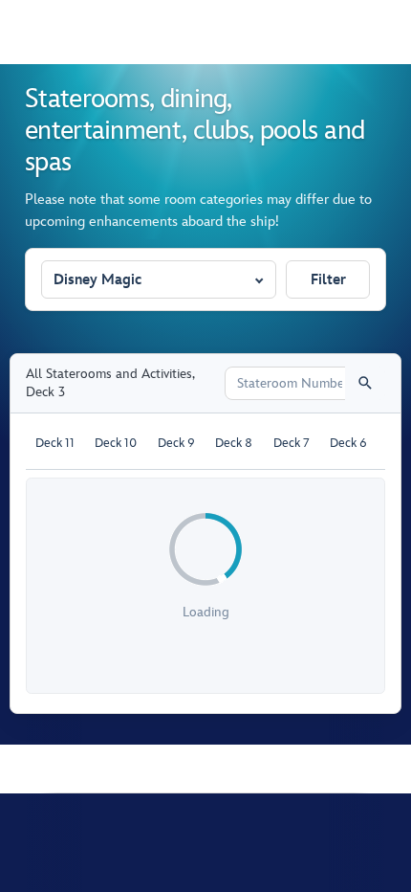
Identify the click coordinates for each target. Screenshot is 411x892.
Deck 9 (176, 443)
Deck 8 (233, 443)
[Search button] (365, 383)
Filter (328, 280)
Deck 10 (116, 443)
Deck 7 (291, 443)
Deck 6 (348, 443)
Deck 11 (55, 443)
